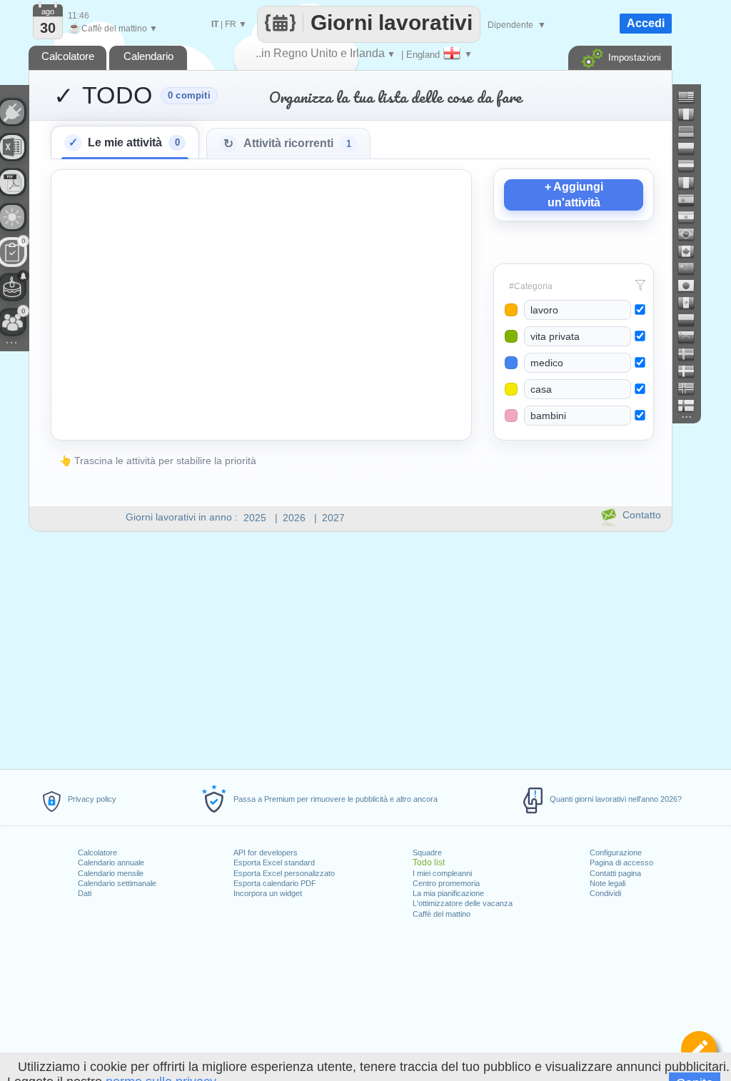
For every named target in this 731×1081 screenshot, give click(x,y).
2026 (294, 517)
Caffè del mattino (441, 914)
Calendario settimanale (117, 883)
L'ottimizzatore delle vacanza (463, 903)
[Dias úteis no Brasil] (691, 234)
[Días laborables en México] (691, 302)
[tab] (125, 142)
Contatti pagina (615, 873)
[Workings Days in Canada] (691, 251)
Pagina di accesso (621, 862)
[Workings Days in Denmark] (691, 371)
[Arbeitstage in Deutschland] (691, 131)
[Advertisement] (350, 654)
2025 (254, 517)
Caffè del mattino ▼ (113, 29)
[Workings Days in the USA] (691, 97)
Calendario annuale (111, 862)
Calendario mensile (110, 873)
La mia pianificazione (448, 893)
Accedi (646, 23)
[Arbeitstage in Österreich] (691, 165)
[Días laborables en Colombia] (691, 319)
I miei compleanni (442, 873)
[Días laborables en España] (691, 199)
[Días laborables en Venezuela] (691, 337)
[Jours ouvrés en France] (691, 114)
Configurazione (616, 852)
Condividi (605, 893)
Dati (84, 893)
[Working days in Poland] (691, 148)
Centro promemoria (446, 883)
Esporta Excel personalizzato (284, 873)
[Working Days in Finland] (691, 405)
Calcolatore (97, 852)
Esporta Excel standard (274, 862)
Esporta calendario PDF (274, 883)
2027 (333, 517)
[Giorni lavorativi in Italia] (691, 182)
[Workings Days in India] (691, 217)
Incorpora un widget (267, 893)
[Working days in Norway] (691, 388)
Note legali (607, 883)
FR (230, 24)
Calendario (148, 56)
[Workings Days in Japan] (691, 285)
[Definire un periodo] (699, 1049)
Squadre (427, 852)
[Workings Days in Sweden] (691, 354)
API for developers (265, 852)
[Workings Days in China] (691, 268)
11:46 (78, 16)
